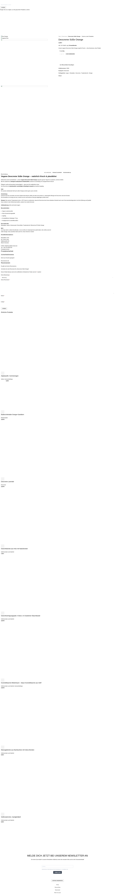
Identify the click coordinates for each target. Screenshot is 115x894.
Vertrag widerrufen (57, 880)
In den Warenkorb (70, 53)
